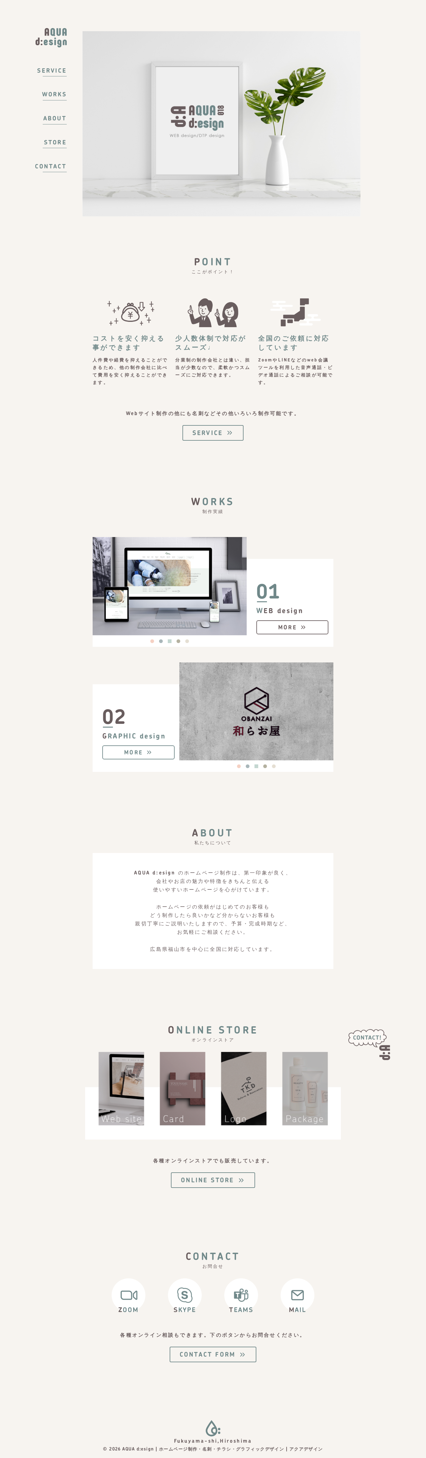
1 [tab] (152, 641)
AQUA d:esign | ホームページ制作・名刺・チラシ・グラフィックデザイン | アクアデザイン (222, 1449)
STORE (55, 142)
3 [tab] (170, 641)
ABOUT (54, 118)
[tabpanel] (170, 586)
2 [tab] (161, 641)
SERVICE (51, 70)
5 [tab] (187, 641)
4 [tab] (178, 641)
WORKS (54, 94)
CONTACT (50, 166)
